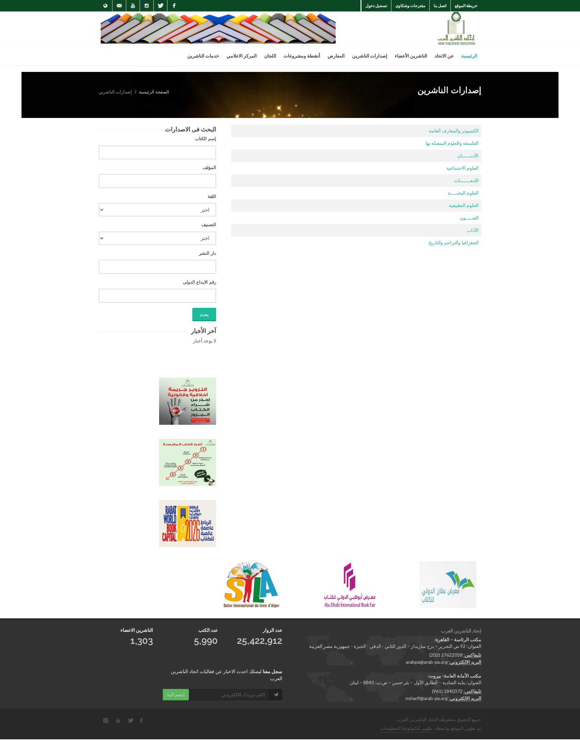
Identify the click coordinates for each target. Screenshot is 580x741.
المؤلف (209, 167)
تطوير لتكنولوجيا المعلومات (407, 728)
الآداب (473, 230)
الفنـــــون (469, 217)
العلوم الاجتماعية (462, 168)
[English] (105, 5)
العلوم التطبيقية (464, 205)
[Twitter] (160, 5)
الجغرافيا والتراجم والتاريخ (454, 242)
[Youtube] (133, 5)
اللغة (212, 196)
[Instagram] (146, 5)
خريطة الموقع (466, 5)
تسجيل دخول (376, 5)
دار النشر (207, 253)
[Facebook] (174, 5)
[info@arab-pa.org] (119, 5)
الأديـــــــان (468, 155)
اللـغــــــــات (466, 180)
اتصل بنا (440, 5)
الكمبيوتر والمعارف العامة (454, 130)
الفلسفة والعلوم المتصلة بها (452, 143)
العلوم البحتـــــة (463, 193)
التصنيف (208, 224)
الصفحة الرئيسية (154, 91)
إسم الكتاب (205, 138)
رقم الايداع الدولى (199, 282)
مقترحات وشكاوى (410, 5)
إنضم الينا (176, 694)
